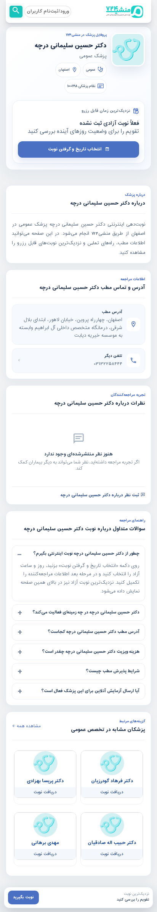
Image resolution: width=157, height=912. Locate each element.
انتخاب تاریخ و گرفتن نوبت (75, 149)
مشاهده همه (28, 726)
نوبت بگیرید (23, 897)
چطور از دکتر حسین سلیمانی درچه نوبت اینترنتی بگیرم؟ (86, 553)
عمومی (91, 69)
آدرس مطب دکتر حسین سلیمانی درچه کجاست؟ (93, 632)
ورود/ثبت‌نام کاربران (48, 11)
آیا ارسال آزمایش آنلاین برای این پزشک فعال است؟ (90, 691)
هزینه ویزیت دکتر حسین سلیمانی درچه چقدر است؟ (90, 651)
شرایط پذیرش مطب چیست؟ (112, 671)
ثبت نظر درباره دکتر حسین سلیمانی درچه (101, 495)
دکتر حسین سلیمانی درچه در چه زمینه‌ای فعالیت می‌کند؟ (85, 612)
